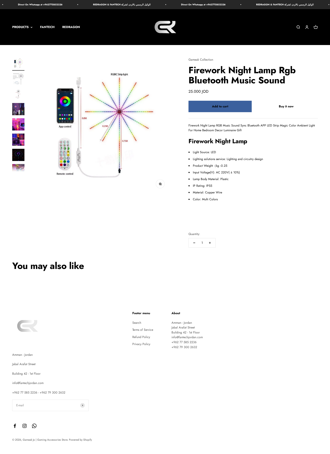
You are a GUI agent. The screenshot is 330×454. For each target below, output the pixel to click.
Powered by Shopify (80, 440)
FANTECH (47, 27)
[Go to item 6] (18, 140)
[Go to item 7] (18, 155)
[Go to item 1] (18, 64)
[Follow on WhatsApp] (34, 425)
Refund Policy (141, 337)
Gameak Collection (200, 59)
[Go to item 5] (18, 125)
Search (136, 322)
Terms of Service (142, 330)
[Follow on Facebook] (14, 425)
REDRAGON (71, 27)
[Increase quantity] (209, 242)
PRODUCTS (20, 27)
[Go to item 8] (18, 170)
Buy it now (286, 106)
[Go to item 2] (18, 79)
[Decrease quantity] (194, 242)
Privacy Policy (141, 344)
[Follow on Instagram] (24, 425)
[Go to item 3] (18, 94)
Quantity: (194, 234)
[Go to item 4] (18, 109)
